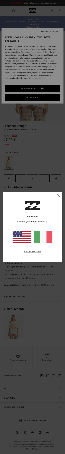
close (58, 195)
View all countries (32, 251)
